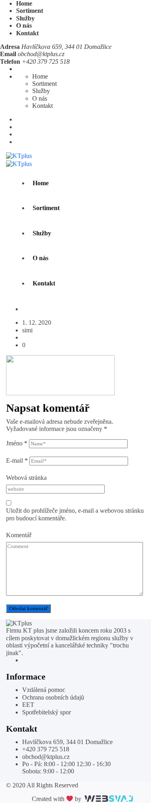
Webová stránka (26, 477)
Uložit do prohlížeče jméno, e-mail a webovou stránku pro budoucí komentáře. (75, 514)
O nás (24, 25)
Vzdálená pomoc (43, 689)
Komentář (18, 535)
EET (28, 704)
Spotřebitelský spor (46, 712)
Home (24, 3)
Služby (25, 18)
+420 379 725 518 (45, 749)
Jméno (16, 443)
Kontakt (27, 33)
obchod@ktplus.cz (41, 54)
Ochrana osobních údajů (53, 697)
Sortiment (29, 10)
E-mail (17, 460)
